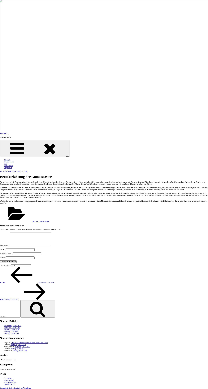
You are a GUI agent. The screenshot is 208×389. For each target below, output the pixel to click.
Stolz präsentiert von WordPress (20, 388)
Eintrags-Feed (9, 380)
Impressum (8, 168)
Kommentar (4, 246)
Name (2, 249)
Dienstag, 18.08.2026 (11, 330)
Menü (67, 156)
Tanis (25, 171)
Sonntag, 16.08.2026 (11, 333)
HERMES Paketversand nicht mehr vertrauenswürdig (29, 343)
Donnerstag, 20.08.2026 (12, 326)
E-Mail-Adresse (6, 253)
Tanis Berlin (4, 133)
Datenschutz (8, 166)
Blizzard (35, 221)
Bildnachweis (9, 162)
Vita (5, 164)
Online (41, 221)
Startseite (7, 160)
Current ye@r (5, 265)
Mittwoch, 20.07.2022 (18, 345)
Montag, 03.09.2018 (17, 349)
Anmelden (7, 378)
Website (2, 257)
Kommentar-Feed (10, 382)
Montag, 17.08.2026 (11, 331)
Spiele (47, 221)
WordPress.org (9, 384)
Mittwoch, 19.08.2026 (12, 328)
